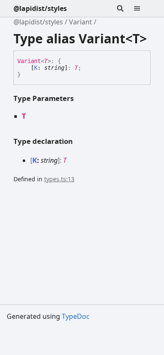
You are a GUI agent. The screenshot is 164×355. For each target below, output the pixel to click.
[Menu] (142, 8)
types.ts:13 (59, 179)
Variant (80, 21)
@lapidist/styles (40, 8)
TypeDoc (76, 316)
